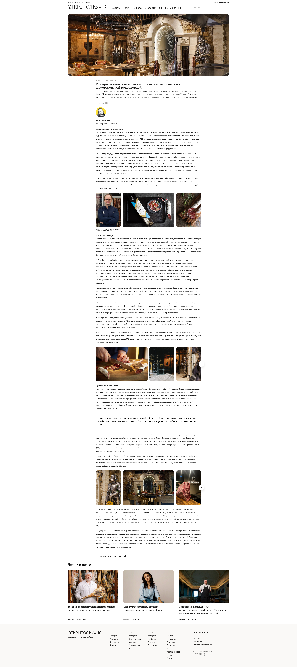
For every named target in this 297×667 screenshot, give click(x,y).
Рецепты (151, 642)
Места (116, 8)
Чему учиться (135, 639)
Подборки (152, 639)
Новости (150, 8)
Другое (170, 658)
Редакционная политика (202, 644)
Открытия (171, 639)
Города (135, 619)
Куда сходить (115, 642)
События (171, 645)
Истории (192, 619)
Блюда (138, 8)
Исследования (173, 652)
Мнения (132, 642)
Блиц (131, 649)
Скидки (170, 636)
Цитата (170, 655)
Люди (127, 8)
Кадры (170, 649)
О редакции (197, 641)
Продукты (111, 80)
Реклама (196, 638)
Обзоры (113, 636)
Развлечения (134, 645)
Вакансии (171, 642)
